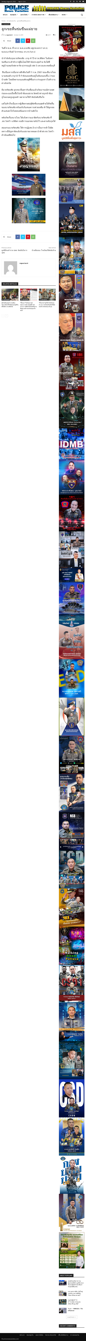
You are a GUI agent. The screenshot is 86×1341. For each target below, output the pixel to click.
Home (3, 21)
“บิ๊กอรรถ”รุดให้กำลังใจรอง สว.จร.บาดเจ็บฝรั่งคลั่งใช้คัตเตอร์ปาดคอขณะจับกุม (47, 304)
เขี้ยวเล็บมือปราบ (63, 1335)
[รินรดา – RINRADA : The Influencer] (63, 1310)
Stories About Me (50, 1335)
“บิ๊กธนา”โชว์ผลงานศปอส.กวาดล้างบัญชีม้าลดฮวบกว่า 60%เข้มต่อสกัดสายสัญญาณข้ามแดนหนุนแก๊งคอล (28, 306)
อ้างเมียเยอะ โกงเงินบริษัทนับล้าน (44, 250)
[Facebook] (70, 1)
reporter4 (9, 35)
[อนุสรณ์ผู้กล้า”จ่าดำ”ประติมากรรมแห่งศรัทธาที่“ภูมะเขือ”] (63, 1302)
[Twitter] (77, 1)
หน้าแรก (22, 1335)
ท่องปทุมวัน (30, 1335)
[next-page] (6, 315)
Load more (70, 1317)
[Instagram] (74, 1)
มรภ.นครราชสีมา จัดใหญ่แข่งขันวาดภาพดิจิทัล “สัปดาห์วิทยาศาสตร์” (75, 1293)
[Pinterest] (28, 40)
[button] (81, 14)
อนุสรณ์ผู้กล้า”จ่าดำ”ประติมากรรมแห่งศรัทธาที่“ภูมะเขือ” (74, 1302)
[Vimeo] (80, 1)
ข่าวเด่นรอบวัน (11, 21)
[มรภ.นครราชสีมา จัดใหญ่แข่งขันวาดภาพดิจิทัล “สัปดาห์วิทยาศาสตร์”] (63, 1293)
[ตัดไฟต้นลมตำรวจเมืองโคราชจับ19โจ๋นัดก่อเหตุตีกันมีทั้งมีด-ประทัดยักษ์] (10, 295)
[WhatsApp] (33, 40)
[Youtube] (83, 1)
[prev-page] (3, 315)
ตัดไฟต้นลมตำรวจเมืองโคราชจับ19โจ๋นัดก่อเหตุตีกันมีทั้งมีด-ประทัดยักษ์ (10, 304)
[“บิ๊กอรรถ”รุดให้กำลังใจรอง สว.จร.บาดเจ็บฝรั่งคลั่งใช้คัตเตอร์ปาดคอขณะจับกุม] (47, 295)
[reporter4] (3, 35)
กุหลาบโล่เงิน (39, 1335)
